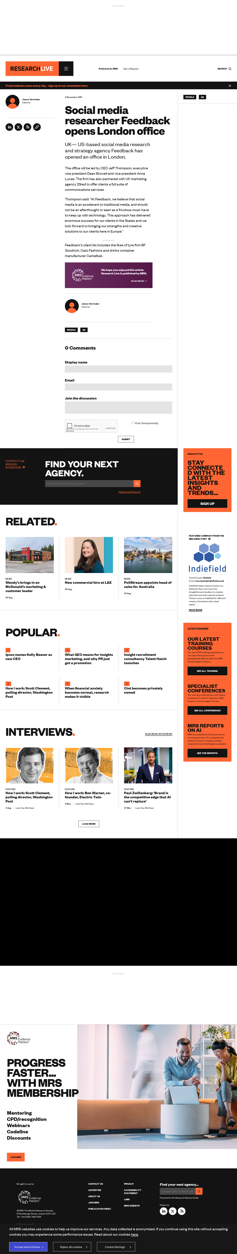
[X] (18, 130)
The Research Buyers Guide (15, 464)
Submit (126, 439)
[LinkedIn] (9, 130)
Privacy (129, 1183)
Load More (89, 823)
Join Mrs (93, 1202)
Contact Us (95, 1183)
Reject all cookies (71, 1247)
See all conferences (207, 710)
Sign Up (207, 503)
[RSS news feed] (27, 130)
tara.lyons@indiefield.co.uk (209, 580)
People (71, 329)
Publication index (99, 1208)
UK (84, 329)
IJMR (127, 1199)
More (158, 733)
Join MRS (15, 1157)
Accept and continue (27, 1247)
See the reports (207, 753)
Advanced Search (129, 492)
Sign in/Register (131, 68)
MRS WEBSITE (132, 1205)
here (134, 1234)
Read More (138, 281)
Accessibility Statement (132, 1191)
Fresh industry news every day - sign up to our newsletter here (47, 85)
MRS (115, 68)
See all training (207, 670)
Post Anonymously (146, 423)
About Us (94, 1196)
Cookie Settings (115, 1247)
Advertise (94, 1190)
